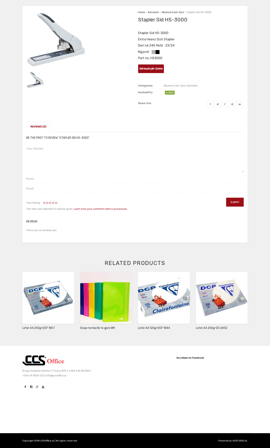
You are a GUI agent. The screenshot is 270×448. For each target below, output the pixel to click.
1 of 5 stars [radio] (44, 203)
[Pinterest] (232, 104)
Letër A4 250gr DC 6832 (211, 328)
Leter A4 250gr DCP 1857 (38, 328)
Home (141, 12)
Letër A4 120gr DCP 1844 (154, 328)
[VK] (239, 104)
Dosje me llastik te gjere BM (97, 328)
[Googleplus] (225, 104)
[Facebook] (210, 104)
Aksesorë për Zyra (173, 12)
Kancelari (153, 12)
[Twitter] (217, 104)
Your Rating (33, 202)
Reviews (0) (38, 126)
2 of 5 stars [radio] (46, 203)
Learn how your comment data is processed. (100, 208)
